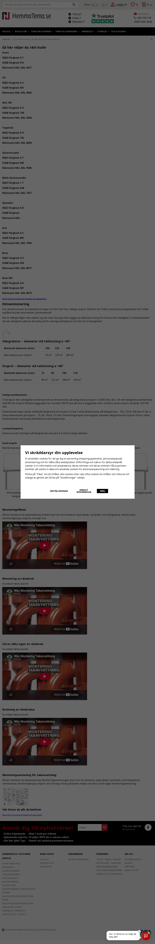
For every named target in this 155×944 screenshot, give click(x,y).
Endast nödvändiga (84, 490)
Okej (102, 491)
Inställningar (59, 491)
